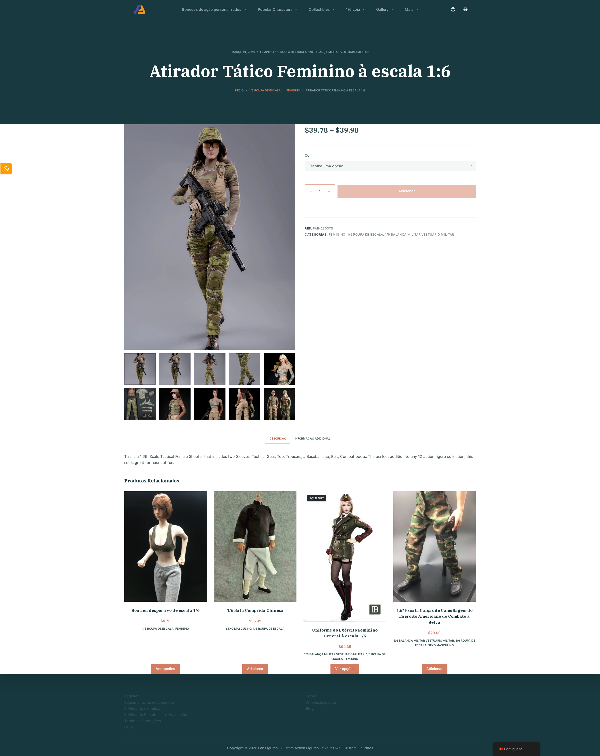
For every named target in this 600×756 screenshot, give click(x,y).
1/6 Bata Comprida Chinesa (255, 610)
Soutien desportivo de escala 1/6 (165, 610)
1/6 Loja (353, 9)
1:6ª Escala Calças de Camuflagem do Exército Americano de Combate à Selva (434, 616)
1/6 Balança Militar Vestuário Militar (338, 52)
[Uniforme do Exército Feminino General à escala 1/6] (345, 556)
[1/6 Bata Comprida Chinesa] (255, 546)
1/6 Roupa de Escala (291, 52)
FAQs (128, 727)
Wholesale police (321, 702)
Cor (308, 155)
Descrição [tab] (278, 438)
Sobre (311, 696)
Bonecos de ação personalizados (211, 9)
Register (131, 696)
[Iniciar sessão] (453, 9)
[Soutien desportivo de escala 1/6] (165, 546)
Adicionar (406, 190)
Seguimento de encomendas (149, 702)
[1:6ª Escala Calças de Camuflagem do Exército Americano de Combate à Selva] (434, 546)
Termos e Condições (142, 720)
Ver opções (165, 668)
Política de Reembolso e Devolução (155, 714)
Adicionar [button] (255, 668)
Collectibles (319, 9)
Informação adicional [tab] (312, 438)
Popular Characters (275, 9)
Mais (409, 9)
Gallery (382, 9)
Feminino (267, 52)
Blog (310, 708)
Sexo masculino (238, 628)
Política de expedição (143, 708)
